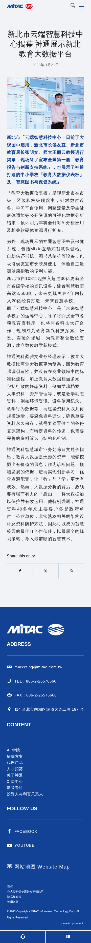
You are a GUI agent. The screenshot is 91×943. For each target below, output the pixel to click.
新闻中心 (15, 781)
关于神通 (15, 775)
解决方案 (15, 756)
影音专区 (15, 787)
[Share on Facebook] (20, 570)
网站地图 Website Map (42, 867)
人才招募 (15, 769)
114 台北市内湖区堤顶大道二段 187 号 (49, 709)
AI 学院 (13, 750)
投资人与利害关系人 (25, 794)
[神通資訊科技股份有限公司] (38, 6)
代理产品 (15, 762)
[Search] (70, 6)
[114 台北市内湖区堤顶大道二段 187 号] (9, 709)
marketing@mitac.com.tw (38, 667)
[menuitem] (70, 6)
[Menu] (81, 6)
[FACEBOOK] (9, 831)
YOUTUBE (24, 845)
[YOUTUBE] (9, 845)
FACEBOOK (25, 831)
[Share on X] (45, 570)
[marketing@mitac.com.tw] (9, 667)
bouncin (79, 923)
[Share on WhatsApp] (71, 570)
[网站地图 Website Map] (9, 866)
